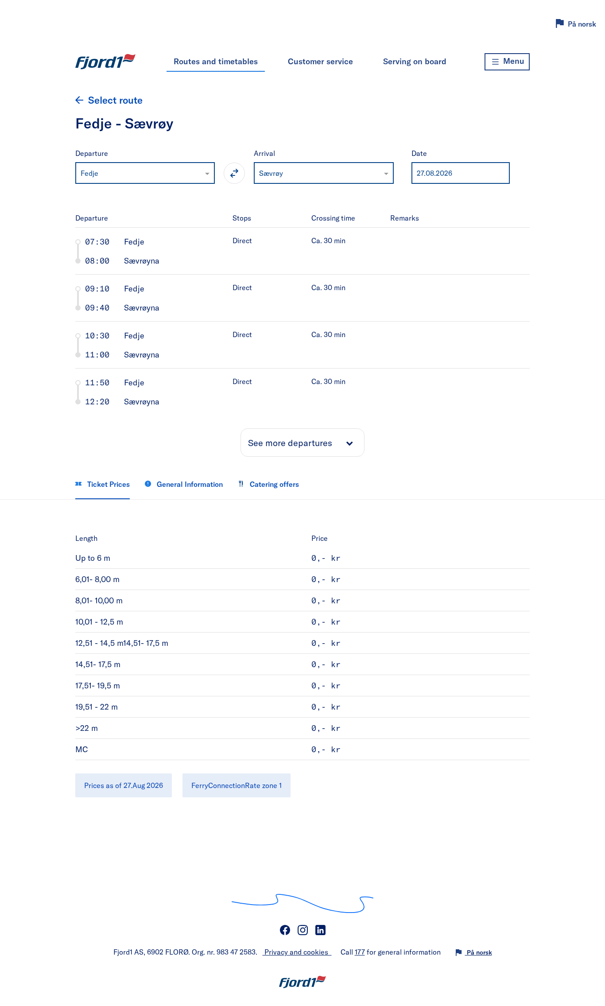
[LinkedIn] (320, 930)
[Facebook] (284, 930)
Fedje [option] (89, 173)
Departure (91, 153)
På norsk (582, 23)
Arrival (264, 153)
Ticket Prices (107, 484)
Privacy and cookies (297, 952)
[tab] (302, 250)
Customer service (320, 61)
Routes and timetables (216, 61)
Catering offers (273, 484)
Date (419, 153)
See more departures (290, 442)
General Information (189, 484)
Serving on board (414, 61)
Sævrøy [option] (271, 173)
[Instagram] (302, 930)
